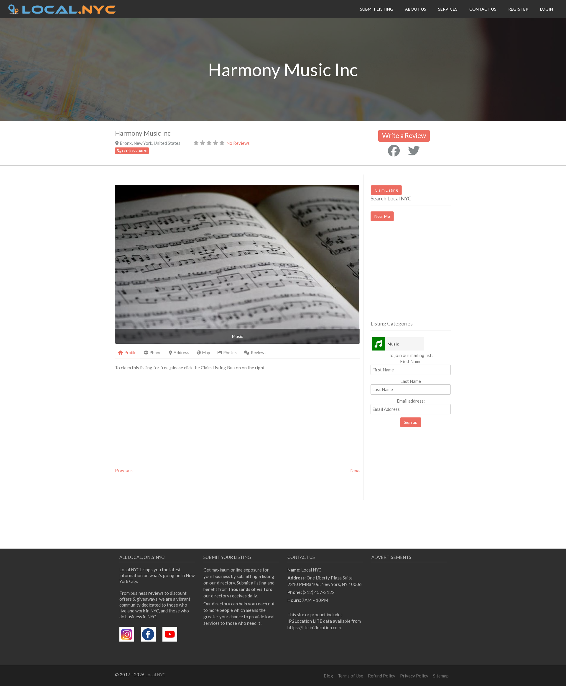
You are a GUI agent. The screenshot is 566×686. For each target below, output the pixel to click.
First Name (411, 361)
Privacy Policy (414, 675)
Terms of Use (350, 675)
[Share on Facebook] (394, 151)
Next (355, 470)
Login (546, 8)
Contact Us (482, 8)
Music (393, 343)
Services (448, 8)
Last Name (410, 381)
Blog (328, 675)
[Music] (378, 344)
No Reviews (238, 143)
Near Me (382, 216)
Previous (124, 470)
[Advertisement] (420, 276)
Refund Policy (381, 675)
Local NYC (155, 674)
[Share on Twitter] (414, 151)
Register (518, 8)
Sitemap (441, 675)
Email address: (411, 400)
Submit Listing (376, 8)
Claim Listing (386, 189)
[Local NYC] (62, 12)
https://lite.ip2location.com (314, 627)
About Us (415, 8)
